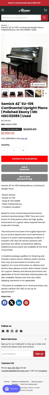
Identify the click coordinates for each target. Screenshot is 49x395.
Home (4, 25)
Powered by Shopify (24, 390)
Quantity (5, 145)
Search (15, 384)
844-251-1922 (13, 368)
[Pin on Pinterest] (26, 303)
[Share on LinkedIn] (19, 303)
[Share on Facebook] (4, 303)
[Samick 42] (4, 93)
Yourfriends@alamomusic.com (15, 370)
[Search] (44, 17)
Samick (7, 120)
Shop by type (37, 381)
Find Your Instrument (29, 384)
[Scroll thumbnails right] (45, 93)
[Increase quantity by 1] (23, 150)
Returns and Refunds (20, 381)
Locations (42, 370)
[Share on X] (12, 303)
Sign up (39, 353)
